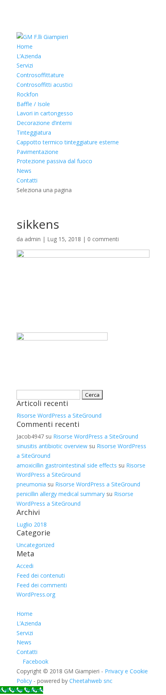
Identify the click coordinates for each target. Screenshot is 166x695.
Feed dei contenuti (41, 575)
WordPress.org (36, 594)
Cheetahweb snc (90, 681)
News (24, 170)
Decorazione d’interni (44, 123)
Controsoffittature (40, 75)
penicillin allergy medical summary (61, 494)
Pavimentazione (37, 152)
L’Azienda (29, 56)
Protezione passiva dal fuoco (54, 161)
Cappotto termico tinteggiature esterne (68, 142)
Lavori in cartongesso (45, 113)
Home (25, 46)
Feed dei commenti (42, 585)
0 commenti (103, 239)
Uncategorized (35, 545)
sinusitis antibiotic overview (52, 446)
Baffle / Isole (33, 104)
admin (33, 239)
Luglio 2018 (32, 524)
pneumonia (31, 484)
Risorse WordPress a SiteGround (59, 415)
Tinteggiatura (34, 132)
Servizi (25, 65)
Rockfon (27, 94)
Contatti (27, 180)
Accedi (25, 566)
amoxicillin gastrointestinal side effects (67, 465)
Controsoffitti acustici (45, 84)
